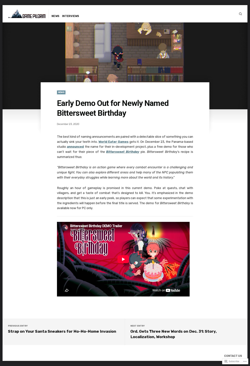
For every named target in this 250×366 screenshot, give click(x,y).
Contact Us (233, 356)
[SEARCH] (240, 13)
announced (75, 147)
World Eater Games (113, 142)
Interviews (70, 16)
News (55, 16)
